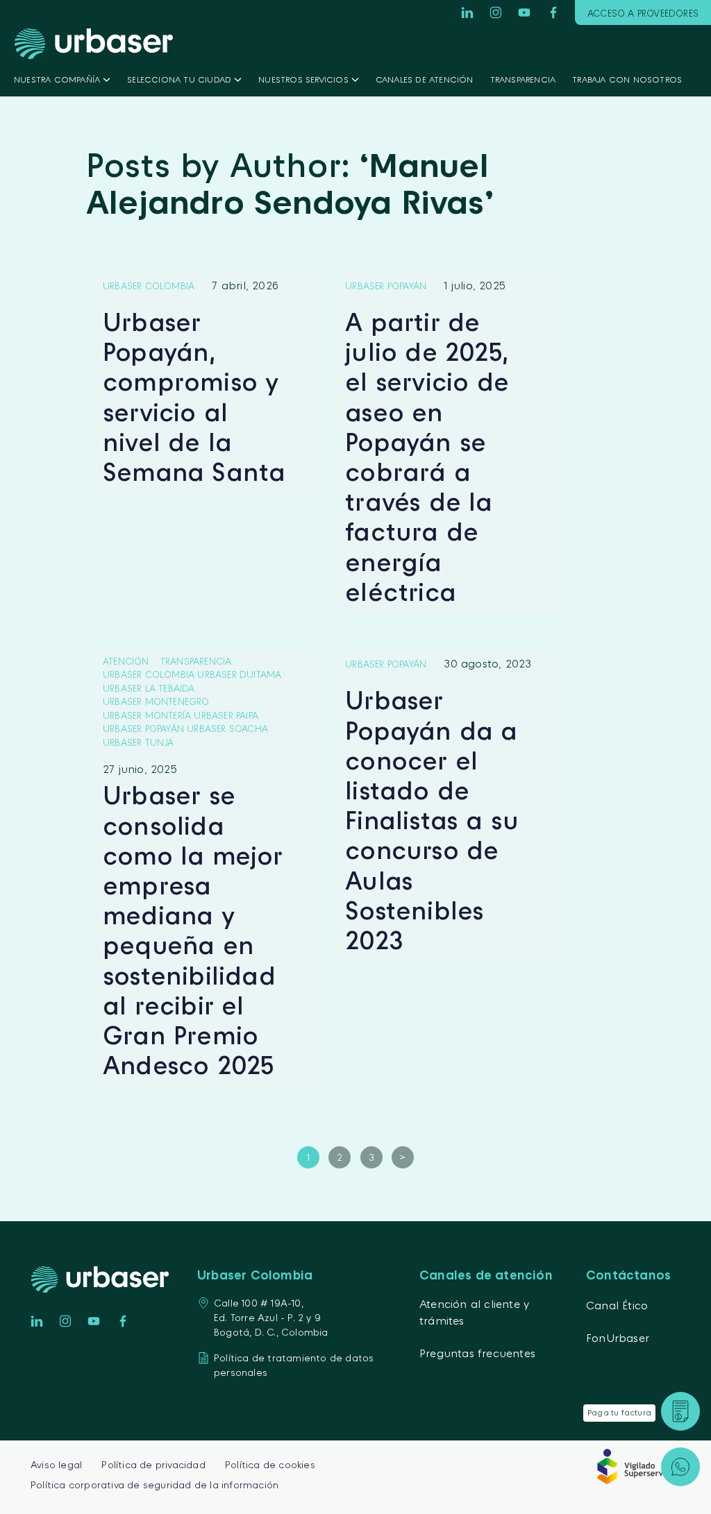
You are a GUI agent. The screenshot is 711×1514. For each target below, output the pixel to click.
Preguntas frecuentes (477, 1353)
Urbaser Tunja (138, 742)
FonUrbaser (617, 1338)
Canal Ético (617, 1305)
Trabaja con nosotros (627, 79)
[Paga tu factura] (680, 1411)
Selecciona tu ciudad (179, 79)
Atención (126, 661)
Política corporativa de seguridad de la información (154, 1484)
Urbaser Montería (147, 715)
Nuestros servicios (303, 79)
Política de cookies (270, 1464)
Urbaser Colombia (148, 285)
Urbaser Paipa (226, 715)
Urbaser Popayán (385, 285)
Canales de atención (425, 79)
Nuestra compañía (57, 79)
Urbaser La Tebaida (149, 688)
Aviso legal (56, 1464)
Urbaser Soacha (227, 728)
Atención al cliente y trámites (474, 1312)
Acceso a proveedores (643, 13)
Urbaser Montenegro (156, 701)
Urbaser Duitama (239, 674)
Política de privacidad (153, 1464)
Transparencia (523, 79)
